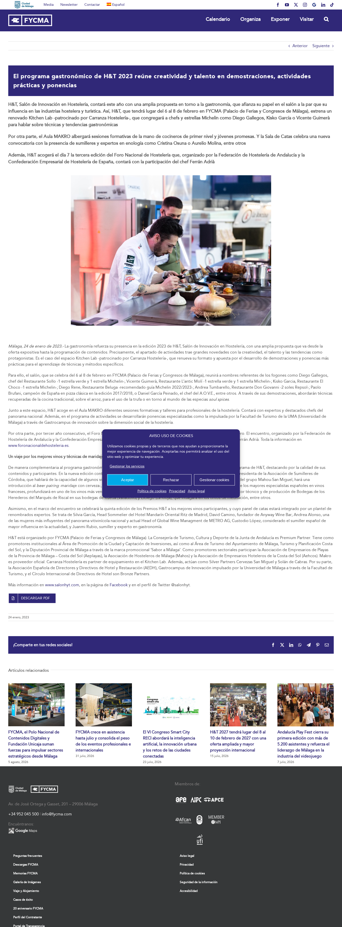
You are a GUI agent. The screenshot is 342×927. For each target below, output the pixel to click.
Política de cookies (151, 491)
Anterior (300, 45)
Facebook (119, 584)
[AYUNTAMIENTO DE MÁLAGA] (24, 5)
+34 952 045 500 (23, 814)
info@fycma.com (57, 814)
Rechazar (171, 480)
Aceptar (127, 480)
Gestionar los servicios (127, 466)
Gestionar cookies (214, 480)
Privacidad (177, 491)
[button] (326, 19)
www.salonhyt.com (62, 584)
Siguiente (321, 45)
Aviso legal (196, 491)
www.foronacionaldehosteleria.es (38, 445)
